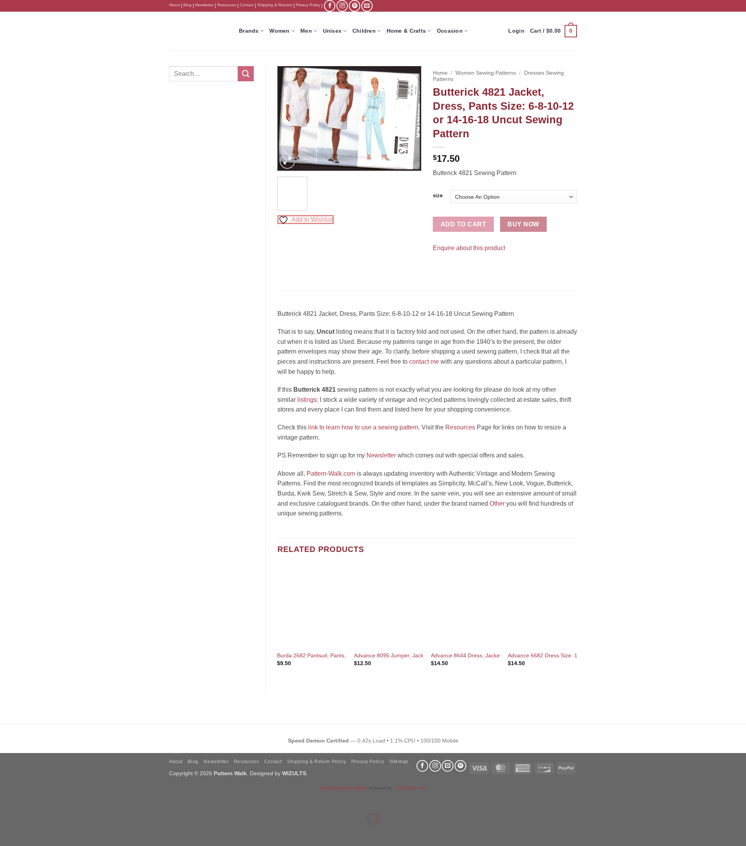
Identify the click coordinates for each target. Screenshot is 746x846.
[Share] (53, 799)
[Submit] (245, 73)
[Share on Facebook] (440, 267)
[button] (553, 31)
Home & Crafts (406, 31)
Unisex (332, 31)
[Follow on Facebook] (329, 5)
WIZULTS (294, 773)
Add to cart (463, 224)
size (438, 195)
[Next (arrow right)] (30, 832)
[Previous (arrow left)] (7, 832)
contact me (424, 361)
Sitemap (398, 761)
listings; (307, 399)
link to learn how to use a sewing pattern (363, 427)
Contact (247, 5)
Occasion (450, 31)
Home (440, 73)
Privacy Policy (308, 5)
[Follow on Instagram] (342, 5)
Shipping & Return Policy (316, 761)
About (174, 5)
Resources (226, 5)
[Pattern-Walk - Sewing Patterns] (198, 31)
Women (279, 31)
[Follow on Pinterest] (354, 5)
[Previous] (290, 118)
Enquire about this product (469, 248)
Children (364, 31)
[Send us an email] (367, 5)
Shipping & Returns (274, 5)
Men (306, 31)
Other (497, 503)
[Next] (409, 118)
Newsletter (204, 5)
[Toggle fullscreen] (30, 799)
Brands (249, 31)
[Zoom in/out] (7, 799)
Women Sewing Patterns (485, 73)
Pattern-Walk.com (331, 473)
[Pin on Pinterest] (454, 267)
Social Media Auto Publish (344, 788)
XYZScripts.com (411, 788)
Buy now (523, 224)
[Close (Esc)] (76, 799)
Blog (187, 5)
